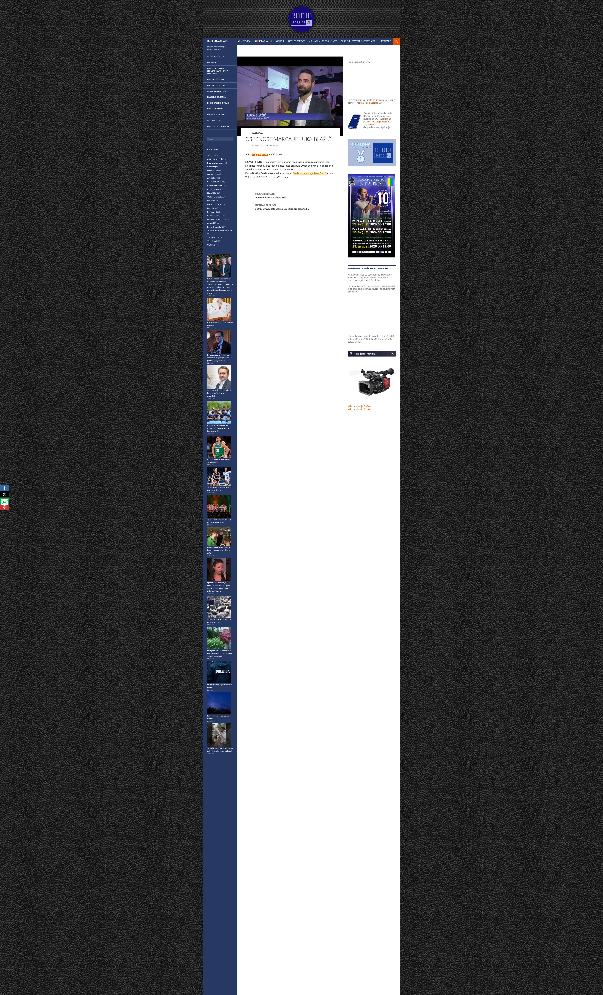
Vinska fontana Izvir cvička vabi (270, 196)
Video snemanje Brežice (359, 406)
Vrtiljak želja (213, 121)
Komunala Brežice (215, 115)
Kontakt (386, 41)
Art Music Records (215, 159)
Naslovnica (244, 41)
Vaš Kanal (257, 133)
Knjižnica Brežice (214, 182)
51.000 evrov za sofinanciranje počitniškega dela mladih (282, 207)
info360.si (211, 178)
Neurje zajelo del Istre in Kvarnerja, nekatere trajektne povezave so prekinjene (219, 653)
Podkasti (211, 62)
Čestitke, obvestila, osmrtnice (358, 41)
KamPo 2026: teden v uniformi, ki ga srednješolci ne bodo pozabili (218, 428)
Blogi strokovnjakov (215, 163)
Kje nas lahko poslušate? (323, 41)
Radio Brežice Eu (217, 41)
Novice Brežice (296, 41)
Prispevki (211, 223)
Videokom (211, 241)
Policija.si (211, 212)
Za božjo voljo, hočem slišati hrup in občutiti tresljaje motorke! (219, 393)
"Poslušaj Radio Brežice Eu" (369, 103)
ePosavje (211, 174)
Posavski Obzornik (215, 219)
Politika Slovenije (214, 216)
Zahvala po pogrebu (216, 91)
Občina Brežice (213, 197)
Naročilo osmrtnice (216, 85)
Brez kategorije (213, 167)
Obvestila (211, 201)
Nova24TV (211, 193)
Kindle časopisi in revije (218, 103)
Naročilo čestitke (215, 79)
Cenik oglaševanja (215, 109)
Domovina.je (212, 170)
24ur (209, 155)
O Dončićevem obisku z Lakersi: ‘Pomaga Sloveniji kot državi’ (218, 550)
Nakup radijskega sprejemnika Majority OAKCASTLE (217, 71)
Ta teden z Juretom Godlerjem (219, 231)
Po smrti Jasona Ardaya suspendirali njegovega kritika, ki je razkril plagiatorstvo (219, 358)
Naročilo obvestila (216, 97)
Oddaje (280, 41)
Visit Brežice (212, 245)
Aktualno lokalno (216, 56)
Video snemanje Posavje (359, 409)
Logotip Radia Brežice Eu (218, 126)
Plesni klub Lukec (214, 204)
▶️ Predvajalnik (263, 41)
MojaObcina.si (213, 189)
